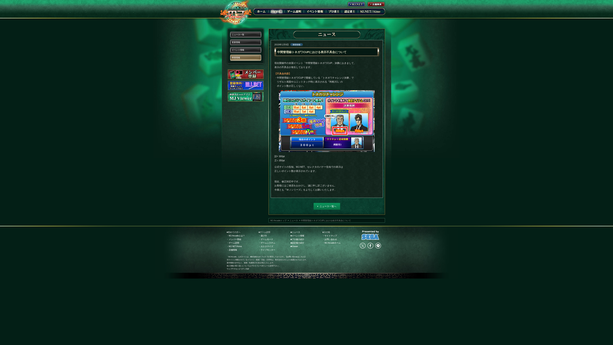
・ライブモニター (267, 250)
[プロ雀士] (334, 11)
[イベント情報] (315, 11)
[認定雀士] (350, 11)
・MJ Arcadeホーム (331, 243)
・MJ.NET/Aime (234, 246)
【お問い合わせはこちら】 (295, 257)
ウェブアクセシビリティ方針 (238, 269)
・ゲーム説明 (233, 243)
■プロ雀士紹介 (297, 239)
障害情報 (296, 45)
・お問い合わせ (329, 239)
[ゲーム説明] (294, 11)
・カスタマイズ (266, 246)
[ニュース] (276, 11)
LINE (378, 246)
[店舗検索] (376, 4)
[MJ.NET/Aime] (370, 11)
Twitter (363, 246)
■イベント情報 (297, 235)
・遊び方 (263, 235)
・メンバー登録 (234, 239)
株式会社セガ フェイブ (259, 257)
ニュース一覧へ (328, 206)
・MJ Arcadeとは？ (236, 235)
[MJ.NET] (356, 4)
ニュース (294, 220)
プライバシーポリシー (259, 266)
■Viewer (294, 246)
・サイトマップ (329, 235)
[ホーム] (261, 11)
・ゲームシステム (267, 243)
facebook (370, 246)
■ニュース (295, 232)
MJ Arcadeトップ (278, 220)
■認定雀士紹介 (297, 243)
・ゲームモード (266, 239)
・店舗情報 (232, 250)
